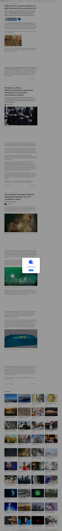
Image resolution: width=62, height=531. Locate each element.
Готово (31, 270)
